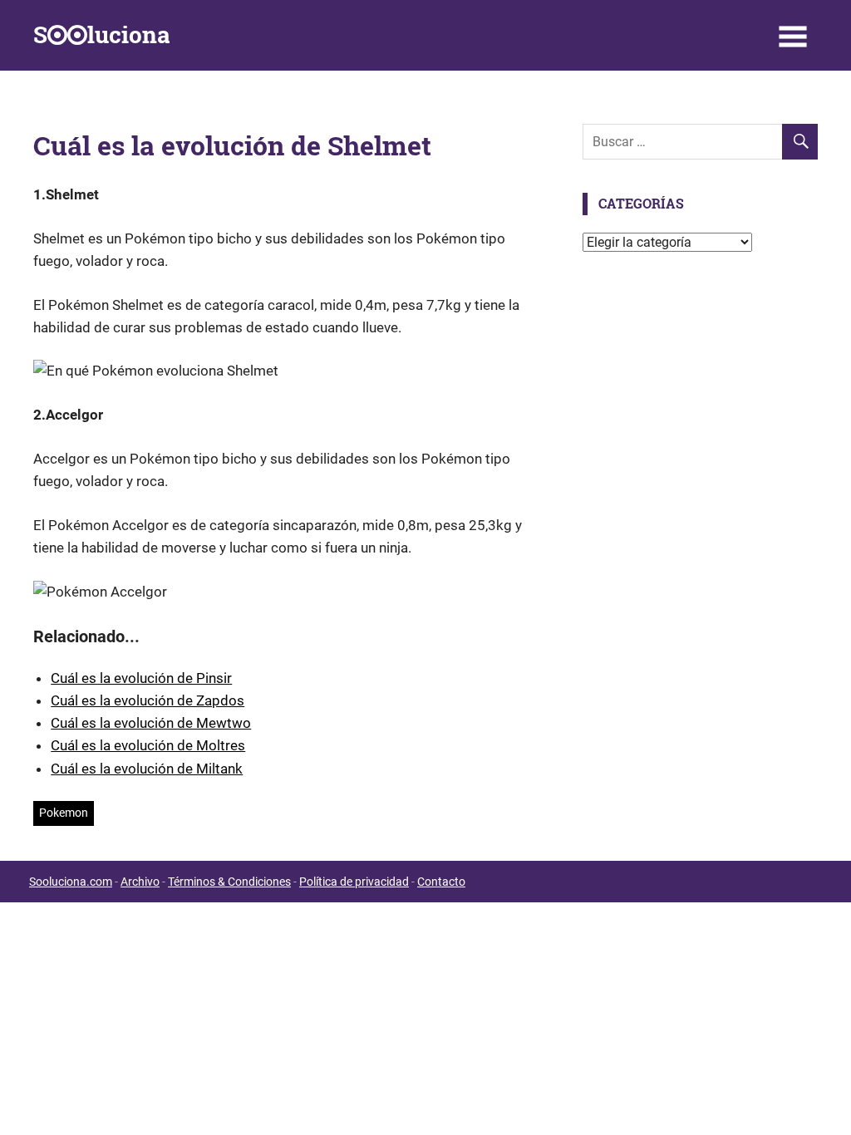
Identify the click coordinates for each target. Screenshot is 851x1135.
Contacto (441, 881)
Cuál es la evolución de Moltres (148, 745)
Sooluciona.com (70, 881)
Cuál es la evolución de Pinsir (141, 678)
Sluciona (101, 34)
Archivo (140, 881)
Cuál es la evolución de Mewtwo (151, 723)
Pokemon (63, 812)
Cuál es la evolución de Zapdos (147, 700)
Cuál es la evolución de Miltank (147, 768)
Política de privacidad (354, 881)
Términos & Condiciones (229, 881)
